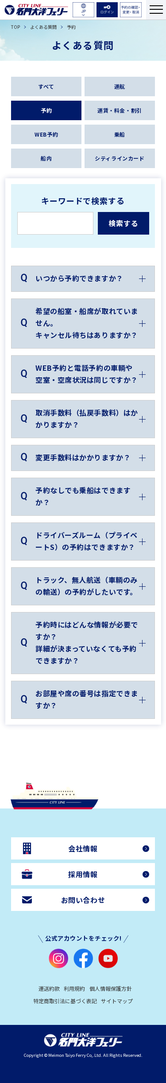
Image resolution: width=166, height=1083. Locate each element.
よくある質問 (43, 27)
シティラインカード (119, 158)
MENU (156, 10)
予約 (46, 110)
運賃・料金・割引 (119, 110)
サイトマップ (117, 1001)
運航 (119, 86)
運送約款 (49, 988)
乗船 (119, 134)
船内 (46, 158)
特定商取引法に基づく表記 (65, 1001)
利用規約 (74, 988)
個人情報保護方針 (110, 988)
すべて (46, 86)
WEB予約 (46, 134)
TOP (15, 27)
